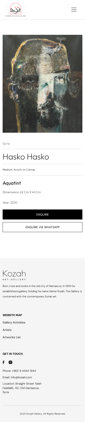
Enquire (42, 214)
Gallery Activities (14, 322)
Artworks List (12, 337)
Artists (7, 330)
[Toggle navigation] (74, 9)
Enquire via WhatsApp (43, 227)
